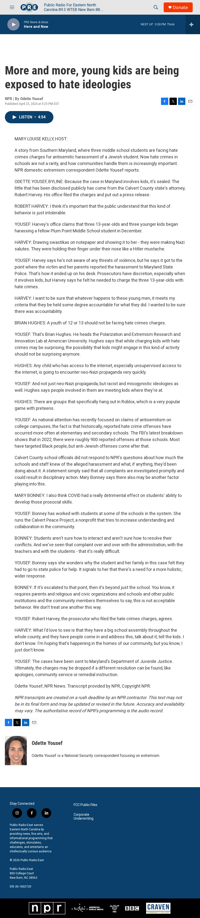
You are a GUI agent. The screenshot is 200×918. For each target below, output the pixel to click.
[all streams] (193, 24)
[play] (13, 24)
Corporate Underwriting (83, 816)
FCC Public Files (85, 805)
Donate (180, 7)
